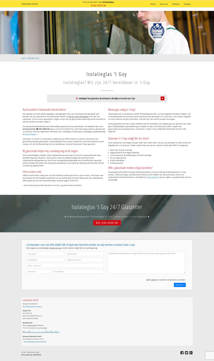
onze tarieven (30, 134)
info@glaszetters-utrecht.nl (33, 306)
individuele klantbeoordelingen (35, 341)
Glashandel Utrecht (29, 4)
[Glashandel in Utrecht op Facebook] (182, 353)
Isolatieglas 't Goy (33, 58)
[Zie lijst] (162, 98)
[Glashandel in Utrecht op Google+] (191, 353)
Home (23, 58)
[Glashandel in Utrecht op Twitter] (186, 353)
